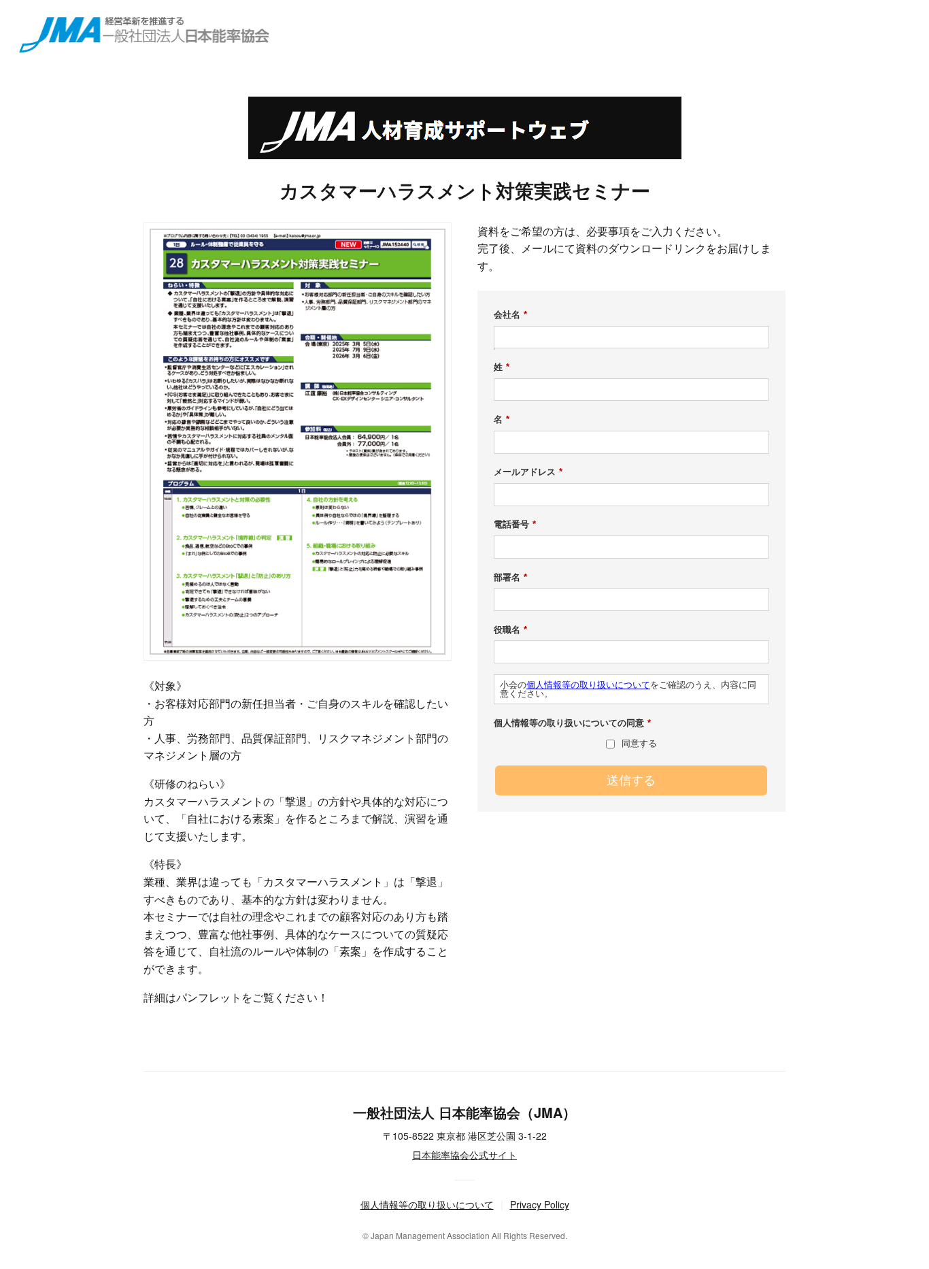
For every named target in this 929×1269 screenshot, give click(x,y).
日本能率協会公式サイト (464, 1154)
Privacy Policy (539, 1204)
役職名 (510, 630)
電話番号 (515, 524)
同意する (639, 743)
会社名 (510, 315)
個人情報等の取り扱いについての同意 (572, 723)
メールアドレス (528, 472)
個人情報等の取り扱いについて (588, 685)
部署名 (510, 577)
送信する (631, 780)
